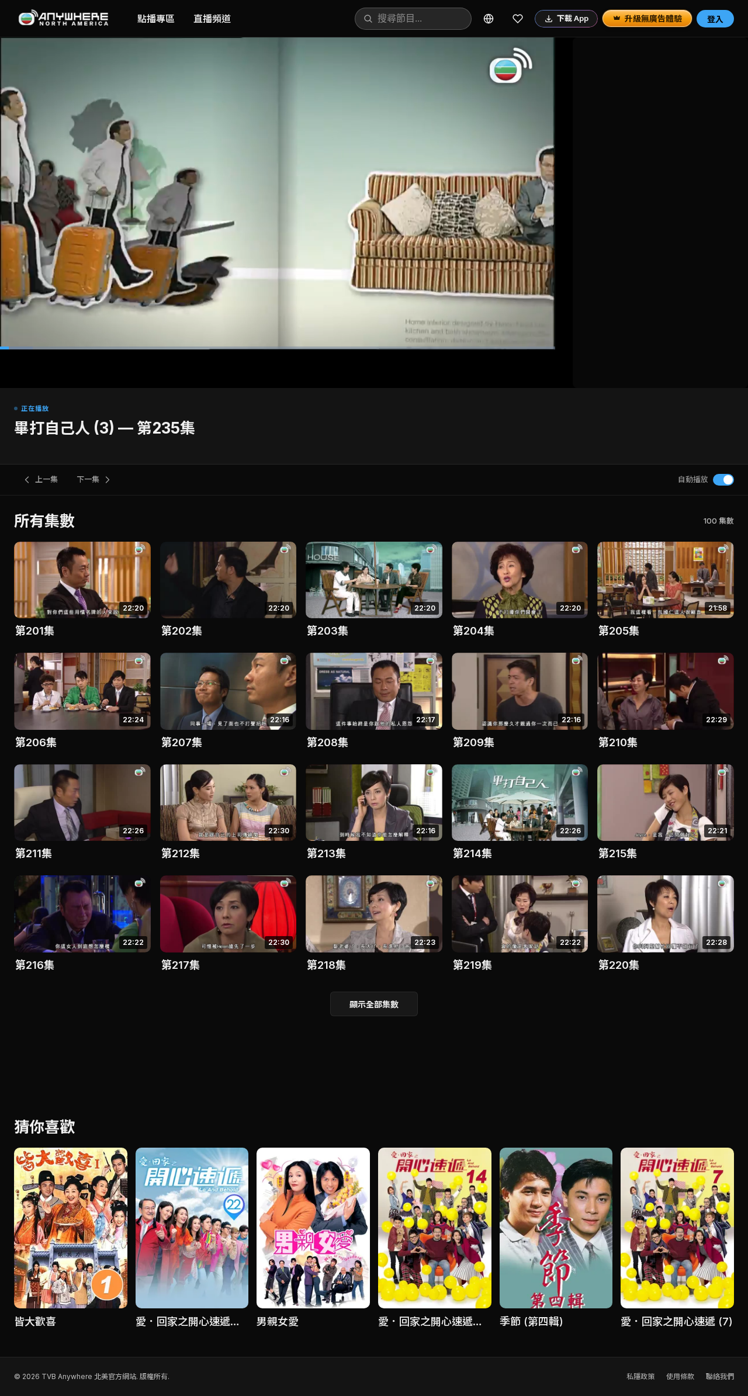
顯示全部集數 (374, 1004)
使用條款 (680, 1376)
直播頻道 (212, 19)
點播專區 (156, 19)
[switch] (723, 480)
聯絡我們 (720, 1376)
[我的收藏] (517, 19)
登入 (715, 19)
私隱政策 (640, 1376)
